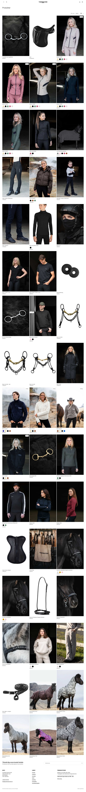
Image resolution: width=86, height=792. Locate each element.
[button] (77, 13)
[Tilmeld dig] (82, 763)
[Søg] (6, 2)
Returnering (59, 778)
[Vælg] (27, 54)
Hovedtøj (34, 776)
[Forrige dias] (58, 36)
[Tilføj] (82, 243)
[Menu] (3, 2)
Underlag (34, 779)
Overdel (33, 772)
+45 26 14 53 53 (5, 779)
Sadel (33, 777)
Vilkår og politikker (80, 788)
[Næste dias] (82, 36)
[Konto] (80, 2)
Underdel (34, 774)
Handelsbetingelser (35, 783)
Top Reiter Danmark (8, 788)
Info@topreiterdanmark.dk (7, 781)
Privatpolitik (34, 781)
